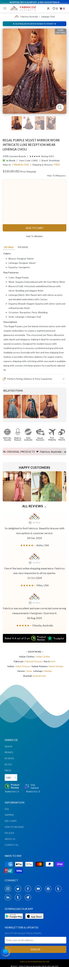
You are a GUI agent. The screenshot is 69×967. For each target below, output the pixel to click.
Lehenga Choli (48, 16)
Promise (23, 247)
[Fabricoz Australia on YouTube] (39, 888)
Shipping (9, 815)
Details (9, 247)
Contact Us (11, 845)
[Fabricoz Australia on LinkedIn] (9, 897)
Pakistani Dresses (34, 661)
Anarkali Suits (39, 676)
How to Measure (14, 827)
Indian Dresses (22, 666)
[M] (5, 8)
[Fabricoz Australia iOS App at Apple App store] (34, 921)
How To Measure (56, 175)
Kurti (53, 661)
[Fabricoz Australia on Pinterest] (49, 888)
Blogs (8, 764)
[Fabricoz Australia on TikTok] (19, 897)
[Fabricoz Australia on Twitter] (19, 888)
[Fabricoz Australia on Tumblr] (59, 888)
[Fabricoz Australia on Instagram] (9, 888)
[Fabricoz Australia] (23, 8)
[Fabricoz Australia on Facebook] (29, 888)
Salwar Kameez (56, 666)
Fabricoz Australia (29, 16)
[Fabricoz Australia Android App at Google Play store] (15, 921)
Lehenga (19, 316)
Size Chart (11, 821)
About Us (10, 839)
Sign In (8, 746)
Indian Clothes (43, 656)
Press (8, 770)
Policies (9, 833)
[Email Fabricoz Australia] (29, 897)
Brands (9, 752)
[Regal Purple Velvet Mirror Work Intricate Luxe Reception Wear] (34, 71)
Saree (29, 671)
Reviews (9, 758)
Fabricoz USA (43, 961)
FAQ (7, 809)
